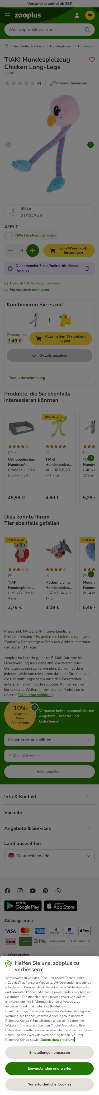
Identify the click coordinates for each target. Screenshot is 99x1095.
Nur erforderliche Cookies (49, 1084)
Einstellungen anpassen (49, 1052)
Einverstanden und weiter (50, 1068)
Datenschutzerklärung (57, 1040)
